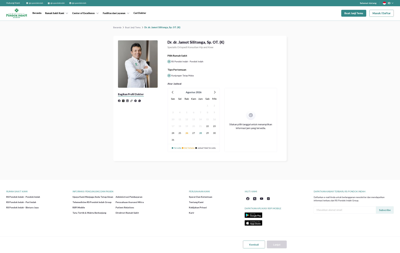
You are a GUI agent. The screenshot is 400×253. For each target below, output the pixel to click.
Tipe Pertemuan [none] (177, 69)
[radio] (185, 61)
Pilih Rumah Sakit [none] (177, 55)
